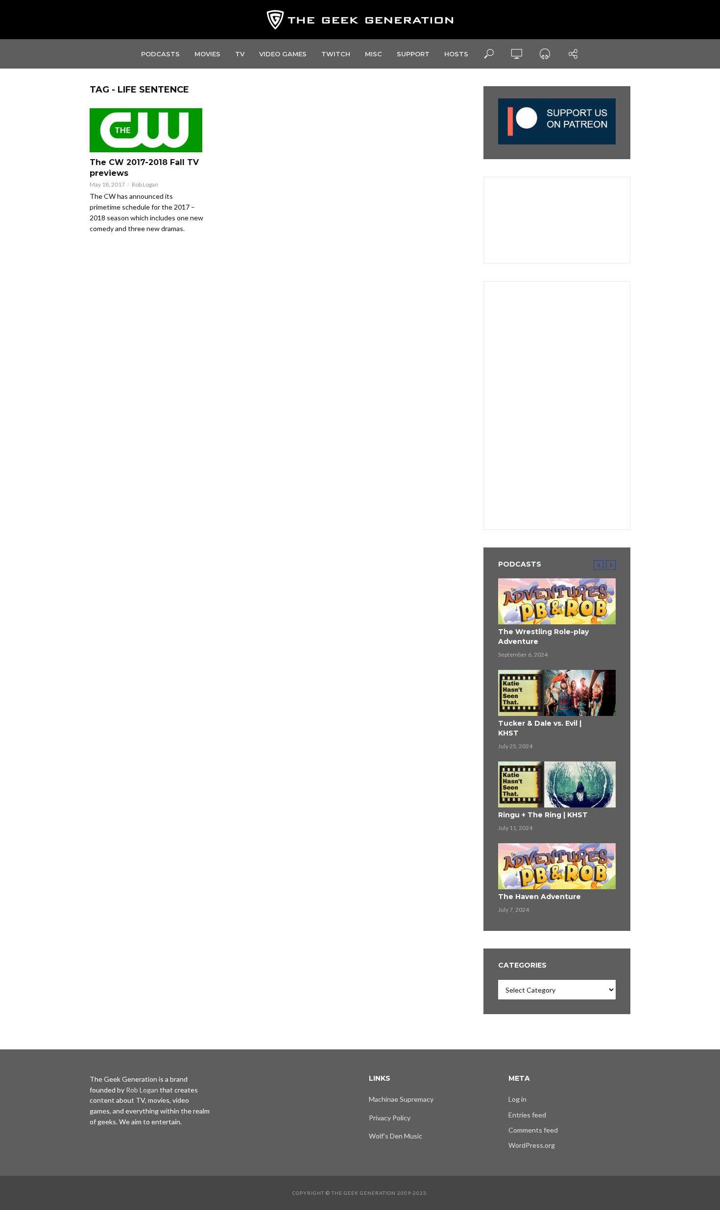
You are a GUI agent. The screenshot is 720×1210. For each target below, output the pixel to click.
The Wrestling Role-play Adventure (543, 636)
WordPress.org (531, 1145)
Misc (373, 54)
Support (413, 54)
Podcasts (160, 54)
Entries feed (527, 1115)
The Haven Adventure (539, 896)
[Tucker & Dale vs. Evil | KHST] (557, 693)
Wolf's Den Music (395, 1136)
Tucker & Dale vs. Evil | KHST (539, 728)
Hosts (456, 54)
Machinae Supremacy (401, 1099)
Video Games (283, 54)
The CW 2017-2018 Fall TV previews (144, 168)
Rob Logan (145, 184)
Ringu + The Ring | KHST (543, 814)
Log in (517, 1099)
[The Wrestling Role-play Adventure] (557, 601)
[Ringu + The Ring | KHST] (557, 784)
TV (239, 54)
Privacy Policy (389, 1118)
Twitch (335, 54)
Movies (207, 54)
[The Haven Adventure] (557, 866)
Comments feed (533, 1130)
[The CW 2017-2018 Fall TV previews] (146, 130)
